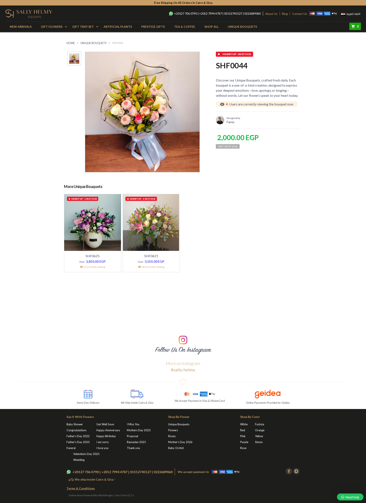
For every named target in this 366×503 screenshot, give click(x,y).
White (244, 424)
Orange (259, 430)
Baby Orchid (176, 448)
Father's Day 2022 (78, 436)
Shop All (211, 26)
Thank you (133, 448)
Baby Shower (75, 424)
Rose (243, 448)
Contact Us (299, 13)
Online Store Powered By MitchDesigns (91, 495)
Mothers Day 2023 (139, 430)
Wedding (79, 460)
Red (242, 430)
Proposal (132, 436)
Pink (242, 436)
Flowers (173, 430)
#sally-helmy (183, 369)
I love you (102, 448)
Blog (285, 13)
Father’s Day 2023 (78, 442)
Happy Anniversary (108, 430)
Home (71, 43)
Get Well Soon (105, 424)
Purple (244, 442)
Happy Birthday (106, 436)
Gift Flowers (51, 26)
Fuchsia (259, 424)
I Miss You (133, 424)
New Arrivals (21, 26)
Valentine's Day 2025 (86, 454)
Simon (259, 442)
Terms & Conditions (81, 488)
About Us (271, 13)
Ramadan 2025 (136, 442)
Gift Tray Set (83, 26)
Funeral (71, 448)
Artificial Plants (118, 26)
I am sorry (102, 442)
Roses (172, 436)
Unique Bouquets (242, 26)
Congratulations (76, 430)
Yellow (259, 436)
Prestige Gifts (153, 26)
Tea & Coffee (184, 26)
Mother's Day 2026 (180, 442)
